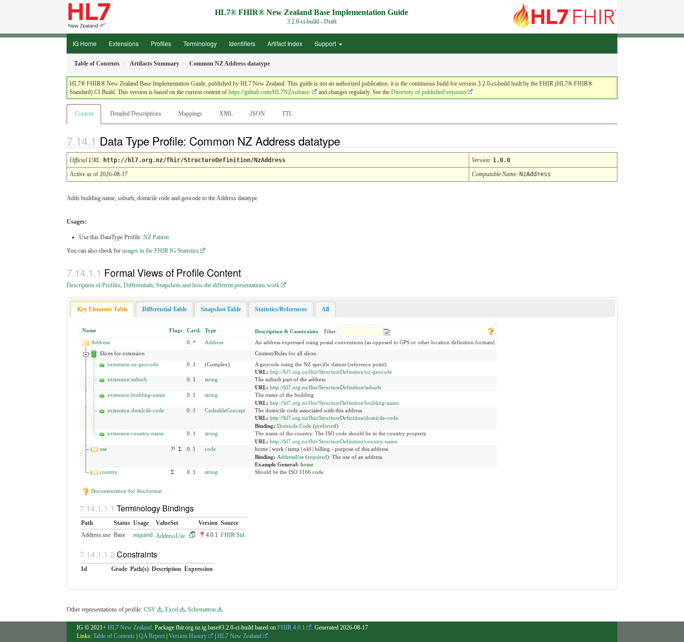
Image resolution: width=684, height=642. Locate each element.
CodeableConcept (225, 410)
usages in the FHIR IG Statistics (160, 250)
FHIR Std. (233, 534)
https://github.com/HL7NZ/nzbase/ (269, 92)
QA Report (152, 635)
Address (100, 342)
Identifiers (242, 43)
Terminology (200, 43)
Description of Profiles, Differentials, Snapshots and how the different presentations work (173, 285)
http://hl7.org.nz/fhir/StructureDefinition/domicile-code (334, 418)
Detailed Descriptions (135, 113)
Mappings (190, 113)
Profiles (161, 43)
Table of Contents (114, 635)
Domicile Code (294, 426)
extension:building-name (136, 395)
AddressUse (290, 457)
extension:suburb (127, 379)
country (109, 472)
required (317, 457)
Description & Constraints (286, 331)
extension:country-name (136, 433)
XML (226, 113)
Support (325, 43)
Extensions (124, 43)
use (103, 449)
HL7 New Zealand (130, 627)
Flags (175, 330)
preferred (325, 426)
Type (210, 330)
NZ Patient (156, 237)
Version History (188, 635)
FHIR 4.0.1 (291, 627)
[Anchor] (348, 140)
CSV (150, 609)
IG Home (85, 43)
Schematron (202, 609)
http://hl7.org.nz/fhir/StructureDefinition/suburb (325, 387)
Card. (194, 330)
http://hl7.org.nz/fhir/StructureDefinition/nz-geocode (331, 372)
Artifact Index (284, 43)
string (211, 379)
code (210, 449)
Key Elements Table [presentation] (102, 309)
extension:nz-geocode (133, 364)
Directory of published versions (428, 92)
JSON (257, 113)
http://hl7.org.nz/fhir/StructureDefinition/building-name (334, 403)
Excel (171, 609)
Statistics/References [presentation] (281, 309)
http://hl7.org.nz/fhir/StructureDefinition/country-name (334, 441)
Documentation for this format (126, 491)
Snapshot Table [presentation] (221, 309)
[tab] (102, 309)
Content (84, 113)
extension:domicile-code (136, 410)
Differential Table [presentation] (164, 309)
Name (89, 330)
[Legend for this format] (491, 330)
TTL (287, 113)
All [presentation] (325, 309)
